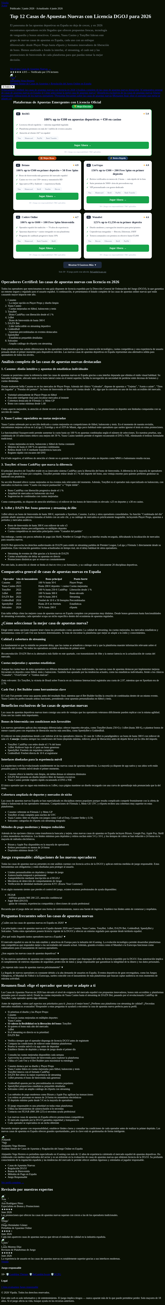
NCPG (56, 1274)
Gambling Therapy (17, 1274)
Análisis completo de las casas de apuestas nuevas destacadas (107, 90)
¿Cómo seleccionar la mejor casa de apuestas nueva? (68, 92)
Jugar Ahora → (82, 145)
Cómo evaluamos (10, 1287)
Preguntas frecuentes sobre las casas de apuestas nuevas (83, 95)
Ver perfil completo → (12, 1182)
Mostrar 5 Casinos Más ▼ (82, 265)
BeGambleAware (39, 1274)
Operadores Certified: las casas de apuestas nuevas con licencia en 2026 (38, 90)
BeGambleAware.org (98, 272)
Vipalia (5, 2)
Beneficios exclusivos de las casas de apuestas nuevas (124, 92)
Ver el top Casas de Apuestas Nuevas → (30, 69)
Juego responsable (29, 1287)
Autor (4, 5)
